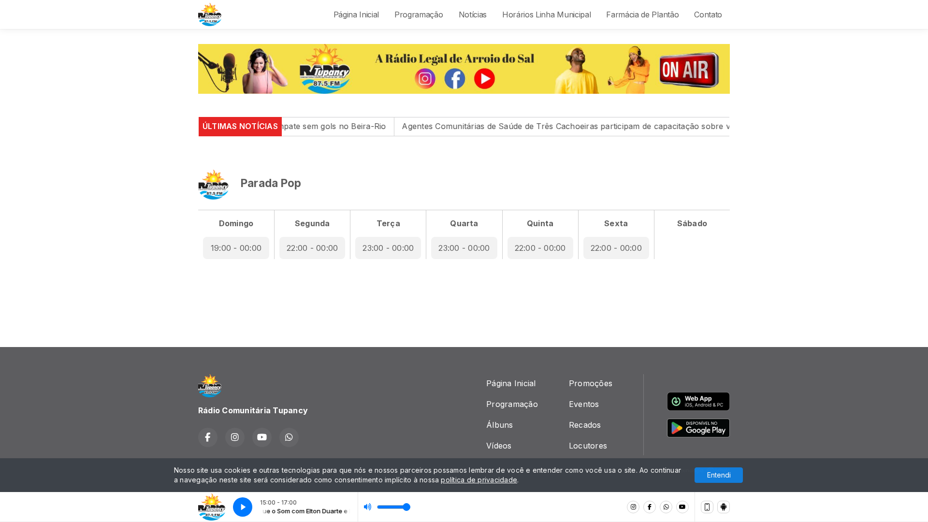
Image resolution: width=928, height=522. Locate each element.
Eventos (584, 404)
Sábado (692, 223)
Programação (418, 14)
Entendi (719, 475)
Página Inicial (356, 14)
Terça (388, 223)
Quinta (540, 223)
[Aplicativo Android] (723, 507)
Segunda (312, 223)
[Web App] (707, 507)
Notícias (473, 14)
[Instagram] (633, 507)
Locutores (588, 445)
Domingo (236, 223)
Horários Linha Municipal (546, 14)
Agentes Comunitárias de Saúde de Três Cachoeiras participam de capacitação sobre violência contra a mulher (589, 126)
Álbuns (499, 425)
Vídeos (498, 445)
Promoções (590, 383)
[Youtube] (682, 507)
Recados (585, 425)
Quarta (464, 223)
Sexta (616, 223)
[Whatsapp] (666, 507)
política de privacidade (479, 480)
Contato (708, 14)
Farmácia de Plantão (642, 14)
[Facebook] (649, 507)
